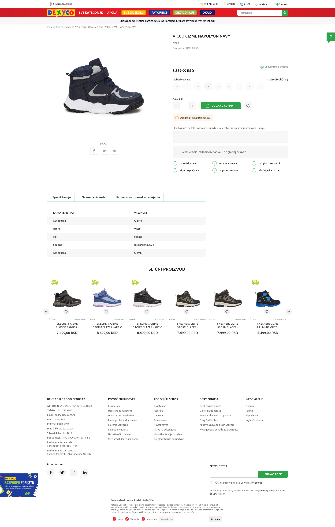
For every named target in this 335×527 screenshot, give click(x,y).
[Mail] (114, 150)
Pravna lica (114, 406)
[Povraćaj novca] (214, 163)
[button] (248, 105)
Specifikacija (62, 197)
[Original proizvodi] (254, 163)
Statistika (134, 519)
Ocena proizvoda (94, 197)
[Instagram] (73, 472)
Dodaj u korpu (222, 105)
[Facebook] (94, 150)
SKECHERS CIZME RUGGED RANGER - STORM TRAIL (67, 327)
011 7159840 (65, 410)
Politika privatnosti (118, 429)
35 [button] (260, 88)
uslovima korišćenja (251, 482)
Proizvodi (81, 27)
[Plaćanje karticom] (254, 170)
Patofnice (159, 12)
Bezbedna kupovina (210, 406)
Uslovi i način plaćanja (120, 434)
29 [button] (208, 88)
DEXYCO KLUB (185, 12)
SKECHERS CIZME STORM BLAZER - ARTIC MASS (107, 327)
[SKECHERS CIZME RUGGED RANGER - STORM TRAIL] (67, 297)
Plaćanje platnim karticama (122, 420)
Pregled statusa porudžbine (169, 439)
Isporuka (158, 410)
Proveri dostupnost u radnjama (138, 197)
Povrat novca (161, 425)
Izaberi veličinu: (182, 79)
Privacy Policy (267, 490)
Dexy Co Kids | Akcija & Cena (60, 27)
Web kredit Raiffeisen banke (123, 439)
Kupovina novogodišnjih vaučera (217, 425)
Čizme (100, 27)
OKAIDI (208, 12)
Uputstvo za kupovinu (120, 410)
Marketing (152, 519)
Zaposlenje (252, 415)
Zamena (158, 415)
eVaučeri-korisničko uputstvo (216, 415)
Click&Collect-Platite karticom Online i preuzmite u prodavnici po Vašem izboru (167, 20)
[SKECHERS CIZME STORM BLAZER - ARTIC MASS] (107, 297)
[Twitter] (62, 472)
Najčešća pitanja (254, 420)
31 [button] (229, 88)
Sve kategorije (91, 12)
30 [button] (219, 88)
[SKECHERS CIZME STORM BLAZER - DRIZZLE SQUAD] (187, 297)
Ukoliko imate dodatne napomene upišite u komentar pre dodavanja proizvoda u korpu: (219, 128)
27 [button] (187, 88)
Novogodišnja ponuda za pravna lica (219, 429)
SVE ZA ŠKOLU (134, 12)
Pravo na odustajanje (165, 429)
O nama (250, 406)
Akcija (112, 12)
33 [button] (240, 88)
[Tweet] (104, 150)
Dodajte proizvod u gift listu (195, 117)
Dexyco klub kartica (210, 410)
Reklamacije (160, 420)
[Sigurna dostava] (214, 170)
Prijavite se (273, 474)
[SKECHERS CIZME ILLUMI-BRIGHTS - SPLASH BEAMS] (268, 297)
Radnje (249, 410)
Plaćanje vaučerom (118, 425)
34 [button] (250, 88)
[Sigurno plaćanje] (175, 170)
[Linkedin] (84, 472)
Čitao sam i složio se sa (238, 482)
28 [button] (198, 88)
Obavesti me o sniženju (276, 66)
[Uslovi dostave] (175, 163)
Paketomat (160, 406)
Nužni (120, 519)
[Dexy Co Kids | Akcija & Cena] (61, 12)
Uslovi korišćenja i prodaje (168, 434)
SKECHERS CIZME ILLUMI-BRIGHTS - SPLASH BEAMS (268, 327)
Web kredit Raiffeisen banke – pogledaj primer (214, 152)
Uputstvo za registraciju (121, 415)
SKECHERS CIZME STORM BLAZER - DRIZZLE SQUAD (187, 327)
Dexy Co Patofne (209, 420)
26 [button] (177, 88)
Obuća (91, 27)
